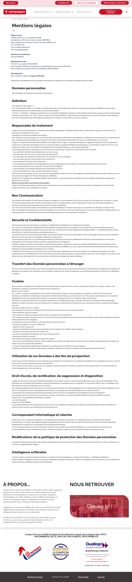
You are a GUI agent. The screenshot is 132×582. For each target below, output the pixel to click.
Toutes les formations (41, 12)
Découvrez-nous (83, 12)
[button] (126, 11)
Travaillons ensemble (63, 12)
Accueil (14, 19)
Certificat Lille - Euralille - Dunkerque (97, 565)
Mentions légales (35, 577)
